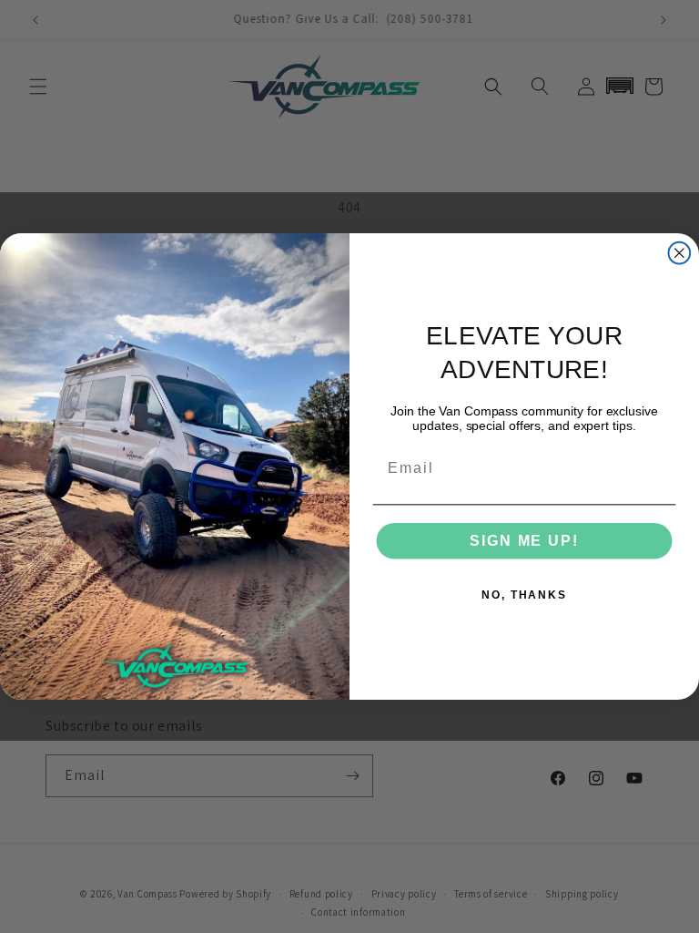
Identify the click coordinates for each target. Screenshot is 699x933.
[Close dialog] (680, 253)
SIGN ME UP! (524, 541)
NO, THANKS (524, 595)
